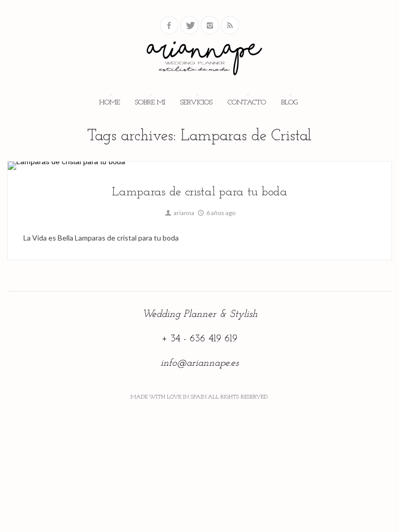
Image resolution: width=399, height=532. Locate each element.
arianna (183, 213)
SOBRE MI (150, 103)
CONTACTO (247, 103)
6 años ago (220, 213)
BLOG (289, 103)
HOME (109, 103)
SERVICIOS (196, 103)
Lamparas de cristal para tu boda (199, 192)
